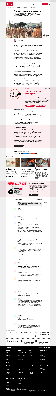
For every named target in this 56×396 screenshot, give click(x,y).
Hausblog (30, 353)
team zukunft (20, 368)
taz (9, 347)
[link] (19, 4)
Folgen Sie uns (41, 347)
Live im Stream (31, 370)
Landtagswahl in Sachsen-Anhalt (22, 353)
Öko (10, 7)
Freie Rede (8, 373)
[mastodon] (45, 347)
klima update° (8, 370)
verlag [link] (7, 1)
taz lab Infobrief (20, 372)
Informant (30, 390)
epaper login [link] (47, 1)
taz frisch (19, 369)
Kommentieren (20, 151)
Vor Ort (30, 369)
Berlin (7, 359)
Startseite (7, 7)
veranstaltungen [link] (11, 1)
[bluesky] (47, 347)
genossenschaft (42, 353)
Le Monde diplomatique (44, 371)
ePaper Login (20, 383)
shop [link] (14, 1)
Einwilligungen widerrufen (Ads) (34, 391)
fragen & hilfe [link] (18, 1)
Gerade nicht (45, 88)
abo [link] (39, 1)
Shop (7, 383)
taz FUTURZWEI (42, 369)
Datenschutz (34, 390)
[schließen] (49, 89)
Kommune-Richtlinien (42, 388)
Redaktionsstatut (35, 388)
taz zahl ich (41, 355)
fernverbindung (8, 369)
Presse (30, 358)
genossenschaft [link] (42, 1)
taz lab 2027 (31, 373)
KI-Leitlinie (47, 388)
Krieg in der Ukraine (21, 358)
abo (40, 352)
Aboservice (19, 382)
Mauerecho (8, 372)
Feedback (19, 380)
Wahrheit (7, 362)
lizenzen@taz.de (13, 390)
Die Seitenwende (31, 355)
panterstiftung (42, 358)
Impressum (39, 390)
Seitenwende (44, 390)
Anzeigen (7, 385)
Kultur (7, 356)
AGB (41, 390)
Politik (7, 352)
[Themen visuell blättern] (40, 4)
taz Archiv (41, 372)
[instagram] (49, 347)
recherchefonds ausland (44, 356)
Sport (7, 358)
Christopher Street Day (21, 355)
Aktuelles (30, 352)
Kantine (7, 382)
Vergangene (31, 372)
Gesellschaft (8, 355)
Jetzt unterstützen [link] (19, 145)
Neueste (38, 199)
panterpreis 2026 (42, 359)
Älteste (41, 199)
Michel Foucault (20, 359)
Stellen (30, 356)
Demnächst (30, 368)
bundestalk (8, 368)
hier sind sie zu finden (23, 204)
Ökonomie (13, 7)
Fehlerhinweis (25, 151)
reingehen (8, 375)
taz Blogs (41, 368)
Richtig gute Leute (21, 356)
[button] (49, 4)
